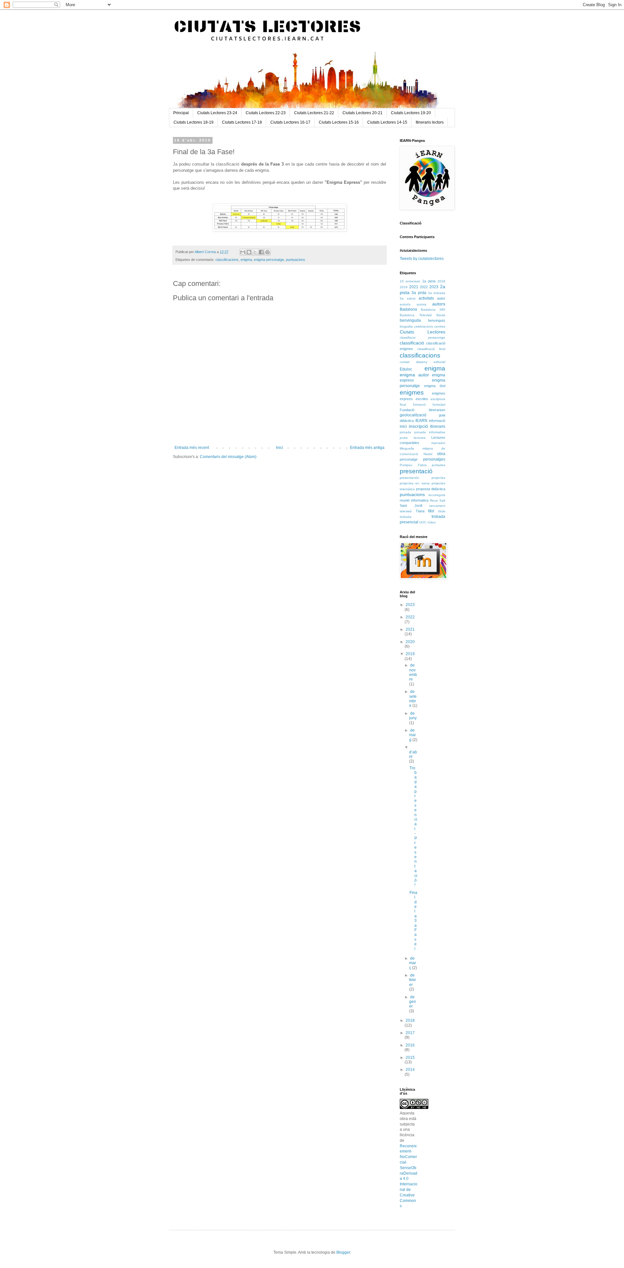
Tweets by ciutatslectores (422, 258)
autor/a (405, 304)
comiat (405, 362)
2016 (410, 1045)
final (403, 404)
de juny (413, 715)
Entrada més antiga (367, 447)
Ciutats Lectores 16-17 (290, 122)
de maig (412, 735)
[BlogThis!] (249, 252)
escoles (422, 399)
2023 (433, 287)
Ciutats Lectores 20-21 (363, 113)
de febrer (412, 980)
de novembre (413, 672)
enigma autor (414, 374)
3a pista (418, 292)
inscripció (418, 426)
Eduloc (406, 369)
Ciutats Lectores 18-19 (194, 122)
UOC (422, 522)
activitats (426, 298)
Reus (434, 500)
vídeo (431, 522)
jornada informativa (429, 432)
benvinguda (410, 320)
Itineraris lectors (430, 122)
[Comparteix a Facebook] (261, 252)
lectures (419, 437)
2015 (410, 1057)
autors (438, 303)
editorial (439, 362)
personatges (434, 459)
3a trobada (436, 293)
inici (403, 426)
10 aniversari (410, 281)
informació (437, 421)
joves (404, 437)
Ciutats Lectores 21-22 (314, 113)
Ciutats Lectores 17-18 (242, 122)
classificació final (431, 349)
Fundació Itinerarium (422, 410)
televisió (406, 511)
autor (441, 298)
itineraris (437, 426)
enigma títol (434, 386)
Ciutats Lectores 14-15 (387, 122)
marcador (438, 443)
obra (441, 454)
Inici (279, 447)
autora (421, 304)
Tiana (420, 511)
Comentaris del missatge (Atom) (228, 456)
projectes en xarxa (415, 483)
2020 (410, 642)
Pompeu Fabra (413, 465)
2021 (413, 287)
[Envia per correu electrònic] (243, 252)
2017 (410, 1033)
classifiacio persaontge (422, 337)
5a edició (408, 298)
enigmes (412, 392)
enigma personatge (269, 260)
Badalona (408, 309)
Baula (440, 315)
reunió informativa (414, 500)
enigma (246, 260)
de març (412, 963)
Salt (442, 500)
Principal (181, 113)
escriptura (438, 399)
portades (438, 465)
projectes (438, 477)
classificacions (227, 260)
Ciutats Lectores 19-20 (411, 113)
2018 (441, 281)
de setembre (413, 698)
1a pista (429, 281)
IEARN (421, 420)
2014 (410, 1069)
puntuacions (295, 260)
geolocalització (413, 415)
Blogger (343, 1252)
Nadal (427, 454)
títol (431, 511)
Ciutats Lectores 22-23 (266, 113)
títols (441, 511)
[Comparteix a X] (255, 252)
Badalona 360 (433, 309)
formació (419, 404)
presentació (416, 471)
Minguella (407, 448)
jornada (405, 432)
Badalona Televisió (416, 315)
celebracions (423, 326)
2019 (404, 287)
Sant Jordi (411, 505)
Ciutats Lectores (422, 331)
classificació (412, 342)
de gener (412, 1002)
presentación (409, 477)
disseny (421, 362)
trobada (405, 517)
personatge (409, 459)
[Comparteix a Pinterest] (267, 252)
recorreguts (436, 495)
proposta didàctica (430, 489)
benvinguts (436, 320)
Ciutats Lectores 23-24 (217, 113)
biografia (406, 326)
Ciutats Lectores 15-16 (339, 122)
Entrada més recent (192, 447)
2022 (424, 287)
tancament (437, 505)
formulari (439, 404)
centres (439, 326)
